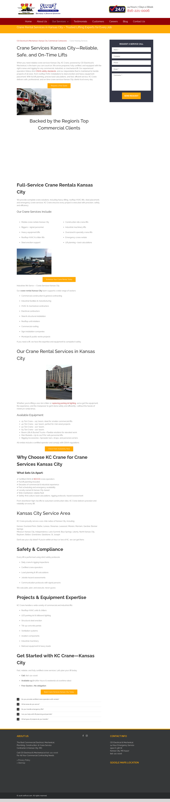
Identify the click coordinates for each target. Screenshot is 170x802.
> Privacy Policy (23, 760)
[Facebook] (83, 736)
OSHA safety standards (46, 71)
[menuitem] (28, 21)
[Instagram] (87, 736)
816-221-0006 (52, 753)
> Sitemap (21, 763)
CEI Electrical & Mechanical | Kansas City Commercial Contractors (42, 41)
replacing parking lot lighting (64, 403)
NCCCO (37, 479)
